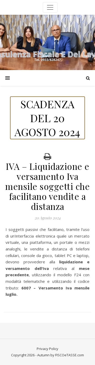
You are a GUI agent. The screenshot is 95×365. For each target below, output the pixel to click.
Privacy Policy (47, 348)
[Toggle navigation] (50, 7)
